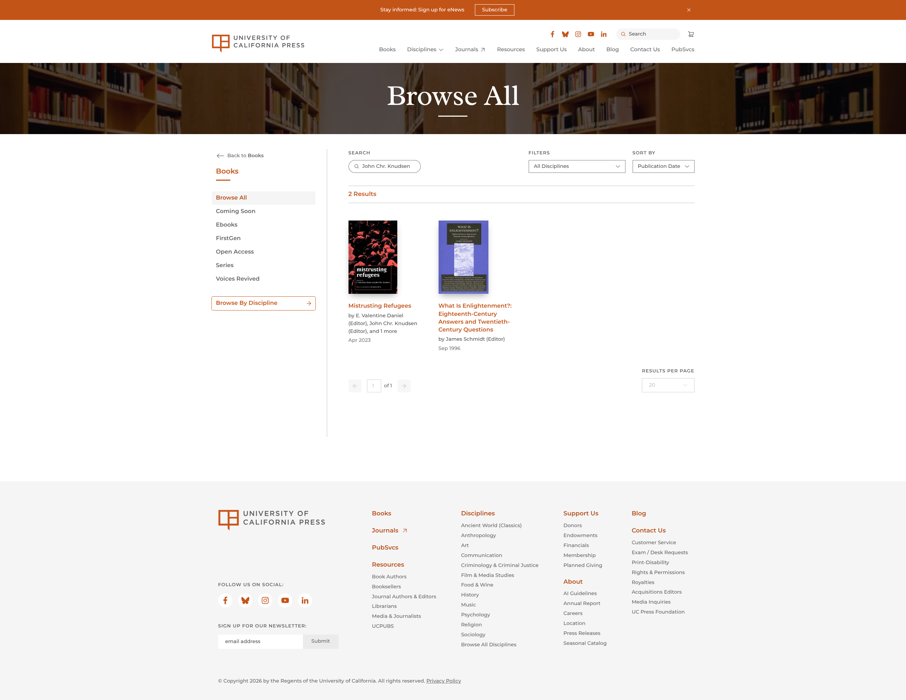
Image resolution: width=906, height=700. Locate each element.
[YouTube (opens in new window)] (591, 34)
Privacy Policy (443, 681)
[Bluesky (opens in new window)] (565, 34)
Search (360, 153)
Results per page (668, 371)
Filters (539, 153)
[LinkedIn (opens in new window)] (603, 34)
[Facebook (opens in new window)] (552, 34)
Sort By (644, 153)
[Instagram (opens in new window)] (578, 34)
